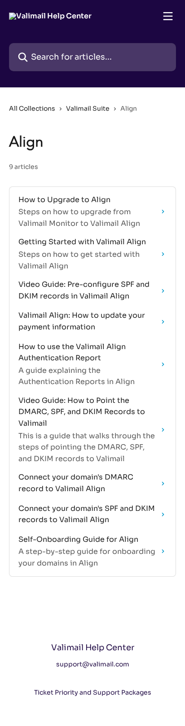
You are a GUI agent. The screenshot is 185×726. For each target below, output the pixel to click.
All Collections (32, 108)
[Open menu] (168, 16)
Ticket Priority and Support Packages (92, 692)
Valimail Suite (88, 108)
